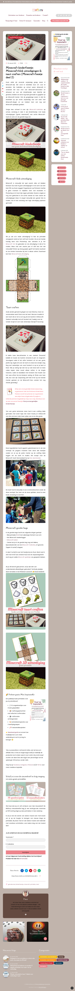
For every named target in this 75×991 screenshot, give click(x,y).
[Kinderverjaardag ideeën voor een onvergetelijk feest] (56, 129)
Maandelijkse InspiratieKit (29, 1)
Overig (61, 957)
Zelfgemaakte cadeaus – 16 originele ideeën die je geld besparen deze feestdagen (65, 84)
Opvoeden (36, 21)
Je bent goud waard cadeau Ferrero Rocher (65, 109)
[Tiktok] (69, 15)
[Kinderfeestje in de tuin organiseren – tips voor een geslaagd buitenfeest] (56, 93)
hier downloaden (35, 458)
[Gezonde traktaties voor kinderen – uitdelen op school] (56, 140)
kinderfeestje (20, 884)
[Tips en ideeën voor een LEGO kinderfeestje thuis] (56, 152)
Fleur (25, 899)
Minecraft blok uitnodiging (20, 254)
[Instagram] (63, 15)
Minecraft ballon (12, 540)
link (18, 535)
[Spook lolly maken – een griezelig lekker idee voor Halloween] (56, 117)
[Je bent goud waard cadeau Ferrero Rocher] (56, 107)
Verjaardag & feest (11, 21)
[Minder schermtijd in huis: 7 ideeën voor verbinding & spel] (6, 974)
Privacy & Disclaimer (56, 1)
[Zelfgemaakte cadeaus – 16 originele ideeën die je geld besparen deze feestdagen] (56, 80)
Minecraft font (10, 244)
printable (32, 884)
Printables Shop (17, 1)
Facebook (16, 765)
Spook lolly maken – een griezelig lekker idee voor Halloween (65, 120)
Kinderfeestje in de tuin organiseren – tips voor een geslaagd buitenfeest (65, 97)
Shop (43, 21)
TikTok (39, 765)
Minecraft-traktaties (36, 109)
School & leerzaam (25, 21)
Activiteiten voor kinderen (16, 15)
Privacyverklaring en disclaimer (42, 984)
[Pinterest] (66, 15)
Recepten (43, 966)
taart (37, 884)
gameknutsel (11, 884)
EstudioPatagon (42, 987)
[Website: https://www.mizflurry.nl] (25, 914)
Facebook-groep (67, 1)
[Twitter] (61, 15)
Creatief (45, 15)
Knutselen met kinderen (33, 15)
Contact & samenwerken (43, 1)
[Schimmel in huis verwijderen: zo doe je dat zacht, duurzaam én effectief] (6, 958)
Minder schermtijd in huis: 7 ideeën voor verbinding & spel (21, 975)
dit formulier (23, 859)
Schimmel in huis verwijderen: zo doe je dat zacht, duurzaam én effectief (22, 959)
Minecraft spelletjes (24, 557)
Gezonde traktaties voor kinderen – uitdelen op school (65, 144)
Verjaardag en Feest (16, 37)
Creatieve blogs (62, 960)
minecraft (27, 884)
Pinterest (30, 765)
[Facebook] (58, 15)
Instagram (23, 765)
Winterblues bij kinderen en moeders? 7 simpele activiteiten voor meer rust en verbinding (21, 967)
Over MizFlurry (8, 1)
